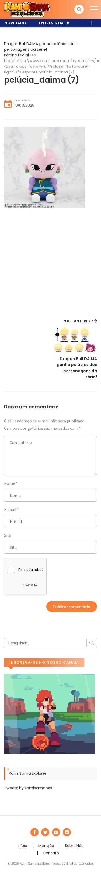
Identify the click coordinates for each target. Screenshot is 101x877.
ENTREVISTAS (52, 23)
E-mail (10, 509)
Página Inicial (16, 55)
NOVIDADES (16, 23)
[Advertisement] (50, 264)
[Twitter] (45, 832)
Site (7, 535)
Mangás (46, 845)
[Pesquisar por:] (50, 643)
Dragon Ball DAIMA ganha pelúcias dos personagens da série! (40, 46)
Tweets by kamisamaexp (28, 788)
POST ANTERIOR (77, 321)
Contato (51, 853)
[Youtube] (56, 832)
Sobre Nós (74, 845)
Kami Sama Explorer (27, 773)
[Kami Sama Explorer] (27, 9)
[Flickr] (67, 832)
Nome (9, 483)
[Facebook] (34, 832)
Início (22, 845)
